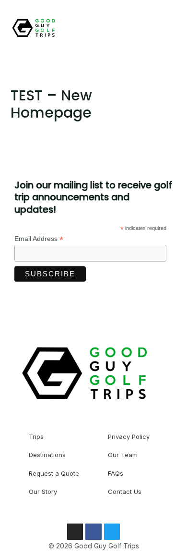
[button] (144, 29)
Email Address (38, 238)
